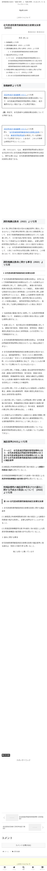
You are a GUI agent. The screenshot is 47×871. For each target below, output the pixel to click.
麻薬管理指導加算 (18, 135)
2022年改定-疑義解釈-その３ (15, 129)
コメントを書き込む (23, 845)
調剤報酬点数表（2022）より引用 (18, 45)
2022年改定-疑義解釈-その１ (15, 95)
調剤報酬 (6, 755)
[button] (42, 450)
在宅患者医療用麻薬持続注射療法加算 (24, 132)
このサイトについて (23, 864)
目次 (20, 38)
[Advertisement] (23, 190)
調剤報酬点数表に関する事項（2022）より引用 (22, 48)
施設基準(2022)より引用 (14, 55)
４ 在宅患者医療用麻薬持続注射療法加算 (24, 52)
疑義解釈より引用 (12, 42)
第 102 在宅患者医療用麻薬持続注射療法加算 (23, 75)
